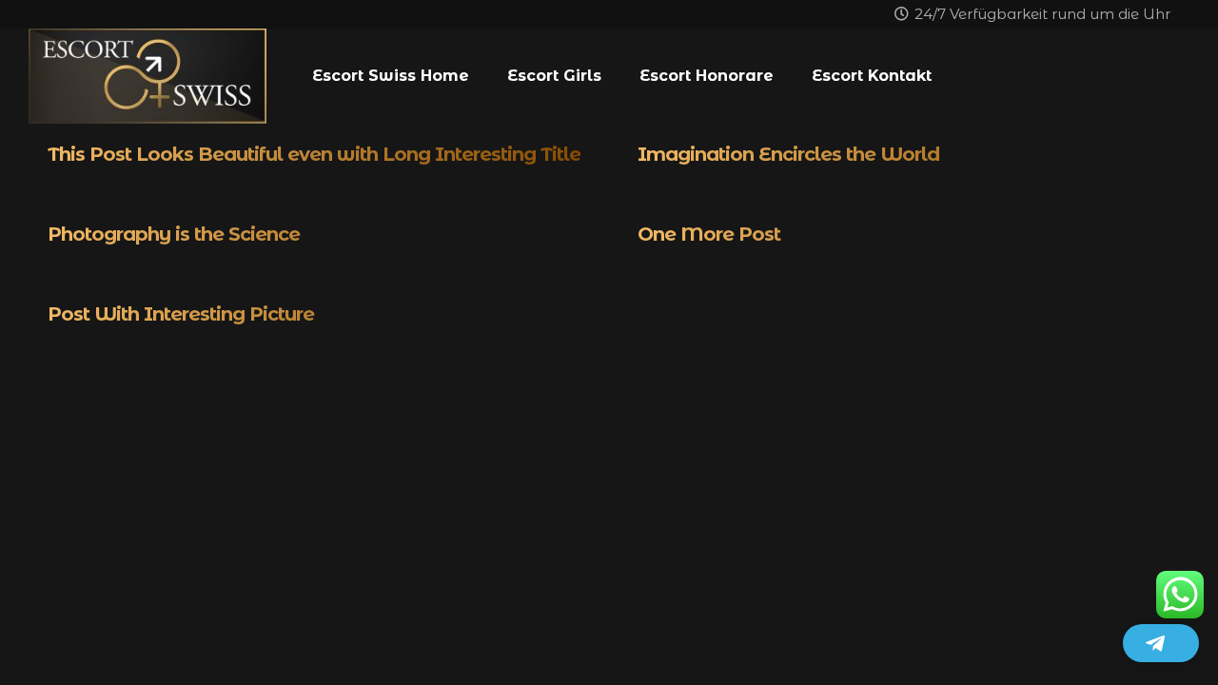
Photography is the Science (174, 234)
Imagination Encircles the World (788, 154)
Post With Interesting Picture (181, 314)
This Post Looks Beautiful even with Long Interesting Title (314, 154)
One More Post (709, 234)
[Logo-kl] (147, 76)
